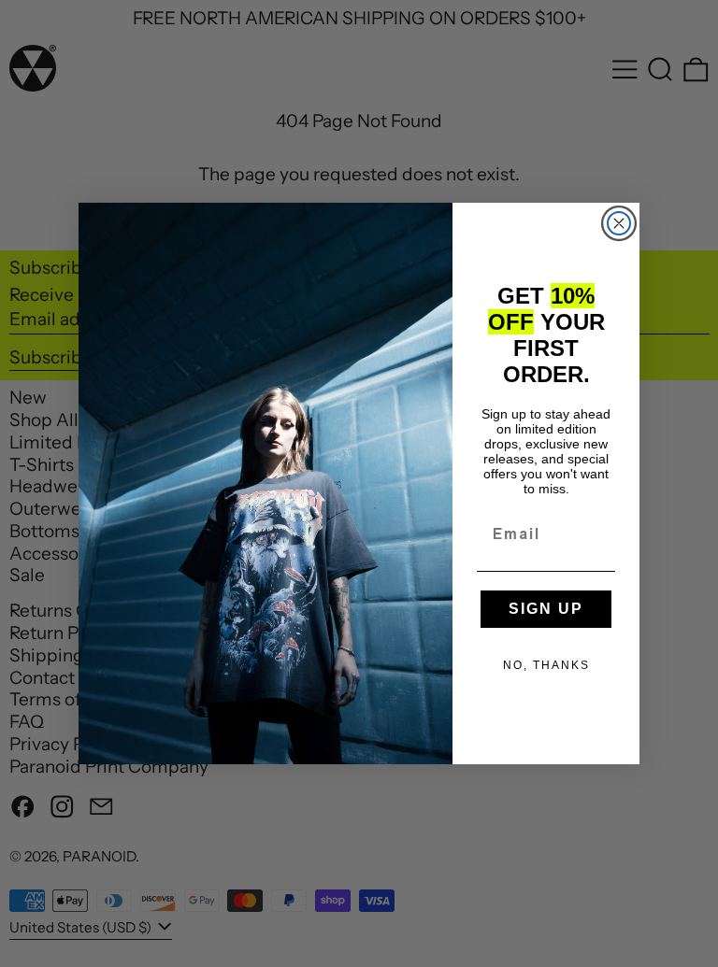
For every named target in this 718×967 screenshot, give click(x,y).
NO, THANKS (546, 665)
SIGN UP (546, 609)
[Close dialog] (619, 223)
